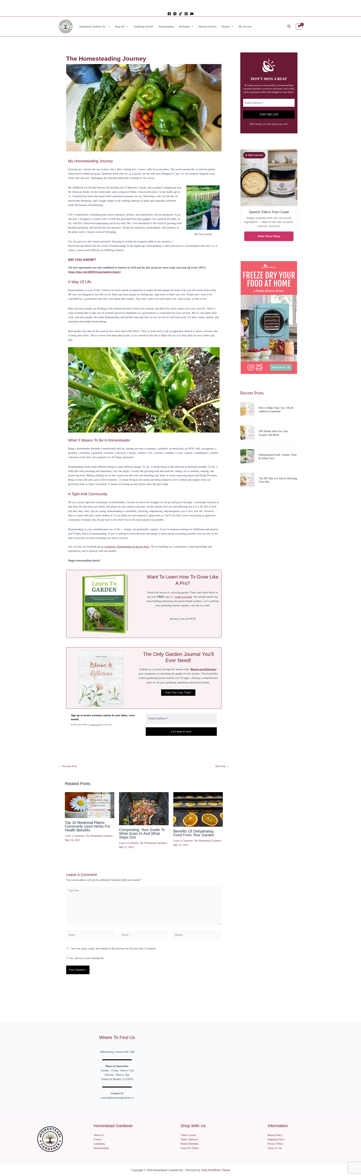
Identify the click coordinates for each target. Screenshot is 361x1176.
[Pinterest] (186, 13)
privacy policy (95, 725)
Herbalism (184, 26)
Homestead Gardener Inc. (92, 26)
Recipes (226, 26)
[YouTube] (191, 13)
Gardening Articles (143, 26)
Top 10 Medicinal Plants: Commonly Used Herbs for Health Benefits (87, 826)
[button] (108, 27)
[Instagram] (175, 13)
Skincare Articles (207, 26)
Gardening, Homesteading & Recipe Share (126, 546)
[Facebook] (169, 13)
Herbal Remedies (189, 1143)
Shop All (119, 26)
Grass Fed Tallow (189, 1148)
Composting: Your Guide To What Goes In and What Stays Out (142, 833)
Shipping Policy (276, 1139)
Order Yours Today (269, 236)
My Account (245, 26)
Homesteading (166, 26)
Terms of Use (275, 1148)
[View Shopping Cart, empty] (299, 26)
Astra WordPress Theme (215, 1170)
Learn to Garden (183, 596)
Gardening (99, 1143)
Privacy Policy (275, 1143)
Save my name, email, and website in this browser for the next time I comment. (113, 948)
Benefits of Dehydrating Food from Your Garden (193, 833)
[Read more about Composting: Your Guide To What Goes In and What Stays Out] (143, 808)
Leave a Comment (74, 835)
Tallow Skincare (189, 1139)
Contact (98, 1139)
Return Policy (275, 1135)
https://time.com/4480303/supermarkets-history (94, 272)
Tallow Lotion (188, 1135)
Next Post (222, 766)
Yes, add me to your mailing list (86, 958)
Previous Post (68, 766)
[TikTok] (180, 13)
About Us (99, 1135)
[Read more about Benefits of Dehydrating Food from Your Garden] (198, 809)
